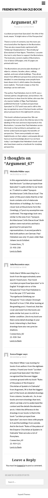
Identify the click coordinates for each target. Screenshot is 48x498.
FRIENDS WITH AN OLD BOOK (22, 9)
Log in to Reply (16, 251)
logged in (21, 465)
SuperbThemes (24, 494)
